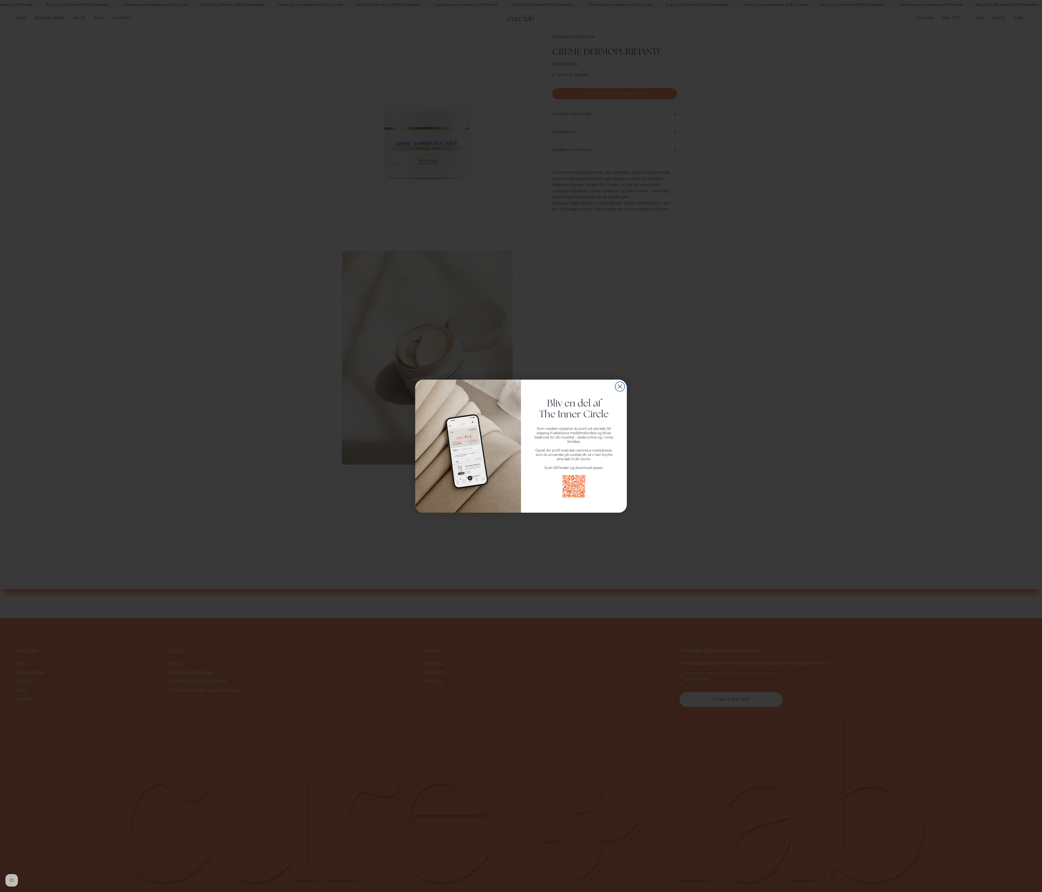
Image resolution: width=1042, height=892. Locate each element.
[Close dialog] (620, 386)
